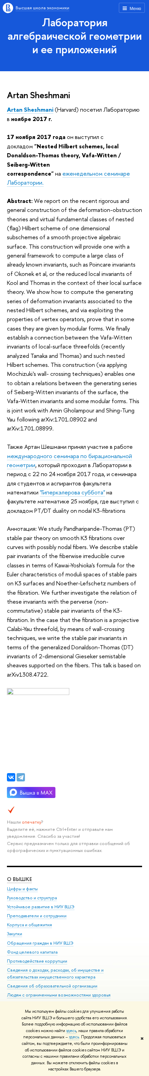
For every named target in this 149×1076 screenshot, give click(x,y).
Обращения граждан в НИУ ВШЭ (40, 943)
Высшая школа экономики (42, 7)
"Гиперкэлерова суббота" (72, 492)
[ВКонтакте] (11, 777)
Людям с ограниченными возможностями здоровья (59, 995)
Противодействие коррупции (37, 961)
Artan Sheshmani (30, 109)
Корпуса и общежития (29, 925)
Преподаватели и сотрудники (37, 916)
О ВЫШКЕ (19, 879)
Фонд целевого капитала (32, 952)
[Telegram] (21, 777)
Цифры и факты (22, 889)
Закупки (14, 934)
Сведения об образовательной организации (52, 986)
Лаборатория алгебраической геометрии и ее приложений (75, 36)
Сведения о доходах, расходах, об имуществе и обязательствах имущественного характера (55, 973)
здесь (71, 1030)
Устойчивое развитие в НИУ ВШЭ (40, 907)
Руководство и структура (32, 898)
